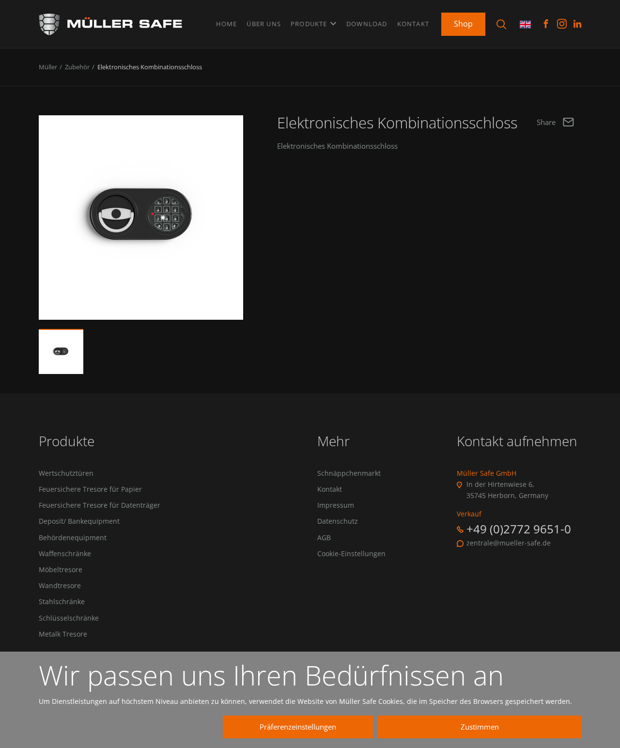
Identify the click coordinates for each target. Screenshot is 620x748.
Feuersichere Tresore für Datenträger (99, 505)
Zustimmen (480, 727)
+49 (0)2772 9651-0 (518, 528)
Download (367, 23)
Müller (48, 66)
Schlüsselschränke (69, 618)
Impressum (335, 505)
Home (226, 23)
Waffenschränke (65, 553)
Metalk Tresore (63, 634)
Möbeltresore (60, 569)
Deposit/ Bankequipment (79, 521)
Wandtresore (60, 585)
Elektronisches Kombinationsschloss (149, 66)
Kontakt (413, 23)
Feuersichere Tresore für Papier (90, 489)
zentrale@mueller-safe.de (508, 543)
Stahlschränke (62, 601)
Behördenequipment (73, 537)
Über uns (264, 23)
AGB (324, 537)
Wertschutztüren (66, 473)
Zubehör (77, 66)
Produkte (310, 23)
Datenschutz (337, 521)
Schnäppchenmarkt (349, 473)
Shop (463, 23)
